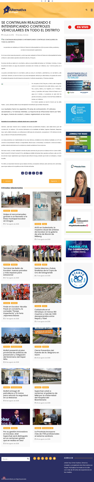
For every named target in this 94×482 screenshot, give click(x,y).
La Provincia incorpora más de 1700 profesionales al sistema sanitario (47, 433)
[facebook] (45, 1)
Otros (44, 264)
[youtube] (48, 1)
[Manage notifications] (4, 477)
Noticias (25, 35)
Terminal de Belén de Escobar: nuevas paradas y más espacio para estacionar (15, 271)
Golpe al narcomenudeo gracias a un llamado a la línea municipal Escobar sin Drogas (15, 217)
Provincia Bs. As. (16, 347)
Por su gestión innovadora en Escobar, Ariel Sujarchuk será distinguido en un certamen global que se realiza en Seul (15, 436)
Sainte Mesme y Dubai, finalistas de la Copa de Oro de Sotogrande (46, 270)
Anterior (8, 181)
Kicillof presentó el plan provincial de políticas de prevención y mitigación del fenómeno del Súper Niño (15, 354)
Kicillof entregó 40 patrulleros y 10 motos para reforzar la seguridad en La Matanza (15, 394)
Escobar (19, 35)
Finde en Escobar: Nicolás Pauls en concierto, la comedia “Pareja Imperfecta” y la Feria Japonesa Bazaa (15, 311)
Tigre (44, 224)
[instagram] (52, 1)
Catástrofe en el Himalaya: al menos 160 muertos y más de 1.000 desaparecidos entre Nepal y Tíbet (45, 314)
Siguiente (54, 181)
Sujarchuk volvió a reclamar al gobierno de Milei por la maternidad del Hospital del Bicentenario (46, 395)
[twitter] (41, 1)
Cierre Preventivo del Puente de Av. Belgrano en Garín (47, 352)
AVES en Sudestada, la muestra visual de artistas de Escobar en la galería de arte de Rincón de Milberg (47, 232)
